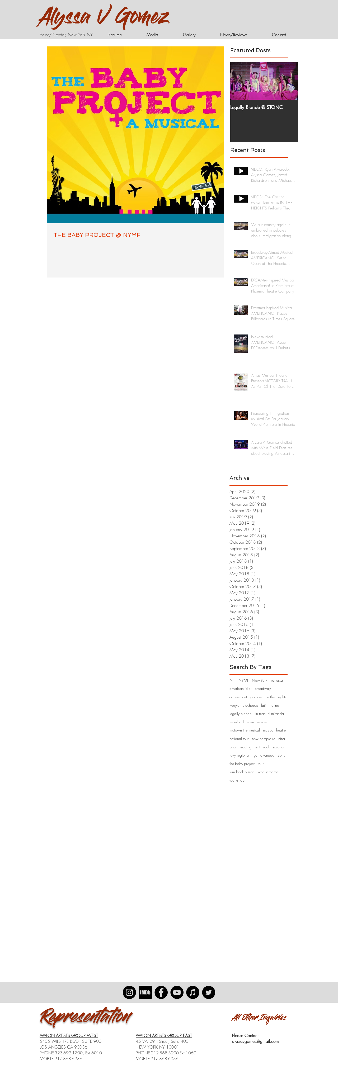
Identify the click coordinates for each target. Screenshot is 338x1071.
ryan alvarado (263, 755)
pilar (232, 746)
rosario (278, 746)
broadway (263, 688)
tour (261, 763)
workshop (237, 780)
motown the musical (244, 730)
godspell (256, 696)
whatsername (268, 771)
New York (259, 680)
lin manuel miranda (269, 713)
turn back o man (242, 771)
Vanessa (276, 680)
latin (264, 705)
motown (263, 721)
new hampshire (263, 738)
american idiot (240, 688)
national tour (239, 738)
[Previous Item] (238, 81)
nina (281, 738)
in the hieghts (276, 696)
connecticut (238, 696)
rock (266, 746)
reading (245, 746)
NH (232, 680)
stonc (281, 755)
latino (275, 705)
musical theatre (274, 730)
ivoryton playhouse (243, 705)
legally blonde (240, 713)
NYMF (243, 680)
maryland (236, 721)
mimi (250, 721)
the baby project (242, 763)
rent (257, 746)
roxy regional (239, 755)
